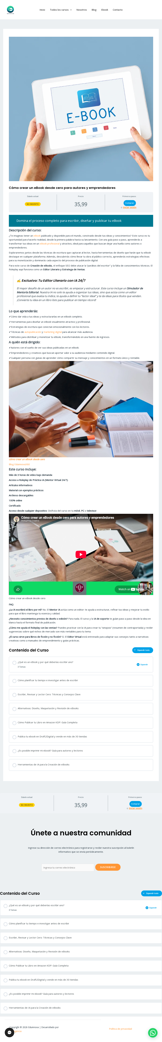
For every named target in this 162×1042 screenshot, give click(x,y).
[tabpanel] (81, 429)
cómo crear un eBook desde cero (27, 459)
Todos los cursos (59, 9)
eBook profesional (50, 243)
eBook (37, 235)
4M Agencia (15, 1031)
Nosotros (81, 9)
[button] (70, 9)
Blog (94, 9)
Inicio (42, 9)
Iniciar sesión (129, 207)
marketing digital (52, 331)
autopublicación (33, 331)
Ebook (104, 9)
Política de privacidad (120, 1028)
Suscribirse (108, 867)
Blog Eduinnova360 (19, 464)
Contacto (118, 9)
